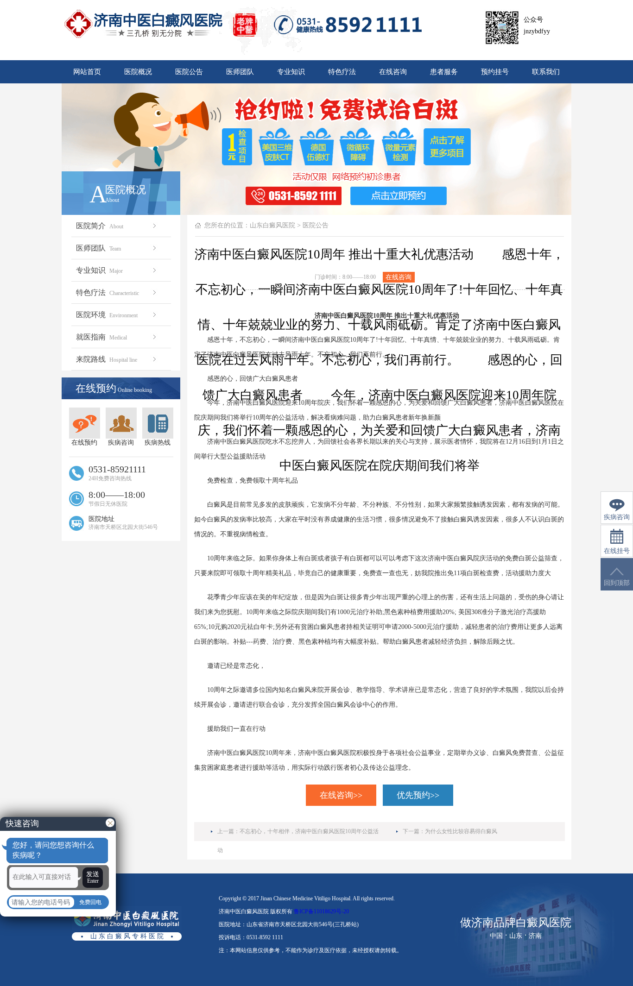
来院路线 (106, 359)
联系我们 (546, 71)
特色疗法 (342, 71)
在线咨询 (393, 71)
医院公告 (189, 71)
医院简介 (99, 226)
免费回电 (90, 902)
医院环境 (107, 315)
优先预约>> (418, 795)
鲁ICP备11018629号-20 (321, 911)
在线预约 (84, 442)
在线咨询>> (341, 795)
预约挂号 (495, 71)
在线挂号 (617, 550)
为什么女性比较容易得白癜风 (461, 831)
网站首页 (87, 71)
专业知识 (291, 71)
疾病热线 (158, 442)
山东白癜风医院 (272, 225)
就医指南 (101, 337)
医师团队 (240, 71)
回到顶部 (617, 582)
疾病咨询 (121, 442)
